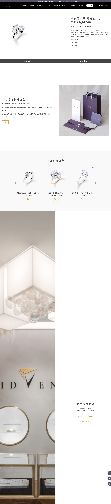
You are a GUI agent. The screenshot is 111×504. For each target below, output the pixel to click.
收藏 (102, 5)
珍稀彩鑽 (32, 5)
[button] (96, 183)
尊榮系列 (39, 5)
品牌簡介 (25, 5)
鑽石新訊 (64, 5)
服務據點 (73, 5)
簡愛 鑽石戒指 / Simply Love (82, 194)
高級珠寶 (47, 5)
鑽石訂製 (56, 5)
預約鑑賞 (89, 5)
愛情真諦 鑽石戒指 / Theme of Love (28, 194)
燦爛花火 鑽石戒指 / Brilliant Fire (55, 194)
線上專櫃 (81, 5)
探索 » (28, 199)
